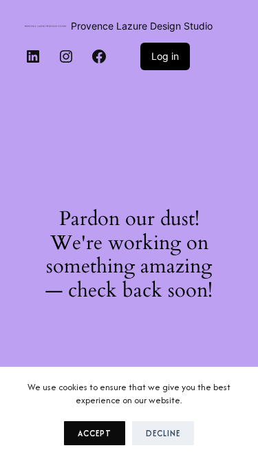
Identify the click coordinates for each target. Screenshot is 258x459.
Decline (163, 433)
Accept (94, 433)
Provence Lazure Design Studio (142, 26)
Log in (165, 56)
